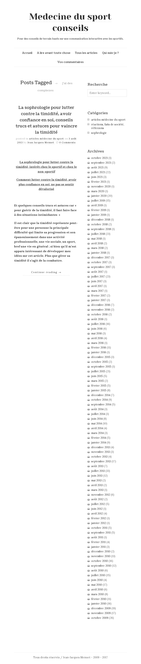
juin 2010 (97, 580)
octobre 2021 (99, 158)
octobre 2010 (99, 561)
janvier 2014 (98, 442)
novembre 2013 (100, 452)
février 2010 (98, 599)
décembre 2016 (100, 305)
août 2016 (97, 319)
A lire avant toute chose (53, 53)
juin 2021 (97, 177)
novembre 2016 (100, 309)
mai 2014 (96, 423)
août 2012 (97, 499)
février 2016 (98, 347)
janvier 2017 (98, 300)
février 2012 (98, 518)
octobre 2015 (99, 361)
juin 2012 (97, 508)
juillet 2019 (98, 200)
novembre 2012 (100, 494)
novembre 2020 (101, 186)
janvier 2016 (98, 352)
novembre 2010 (100, 556)
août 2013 (97, 466)
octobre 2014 (99, 399)
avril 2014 (97, 428)
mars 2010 (97, 594)
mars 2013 (97, 490)
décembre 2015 (100, 357)
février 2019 (98, 210)
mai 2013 (96, 480)
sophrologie (99, 133)
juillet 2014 (98, 414)
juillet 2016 (98, 324)
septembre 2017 (101, 267)
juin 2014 (97, 418)
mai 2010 (96, 584)
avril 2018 (97, 243)
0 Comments (67, 142)
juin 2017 (97, 281)
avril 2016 (97, 338)
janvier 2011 (98, 547)
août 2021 (97, 167)
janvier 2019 (98, 215)
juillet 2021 (98, 172)
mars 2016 (97, 343)
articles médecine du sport (46, 138)
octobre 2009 (99, 618)
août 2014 (97, 409)
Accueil (27, 53)
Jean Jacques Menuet (41, 142)
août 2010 (97, 570)
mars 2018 (97, 248)
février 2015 (98, 385)
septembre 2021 (101, 162)
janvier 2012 (98, 523)
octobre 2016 (99, 314)
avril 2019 (97, 205)
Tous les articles (86, 53)
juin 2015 (97, 376)
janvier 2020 (99, 195)
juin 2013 (96, 475)
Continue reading (46, 272)
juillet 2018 (98, 234)
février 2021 (98, 181)
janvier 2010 (98, 603)
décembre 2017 (100, 257)
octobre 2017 (99, 262)
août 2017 (97, 271)
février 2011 (98, 542)
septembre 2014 (101, 404)
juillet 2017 (98, 276)
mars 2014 (97, 433)
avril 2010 (97, 589)
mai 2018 (96, 238)
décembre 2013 (100, 447)
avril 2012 (97, 513)
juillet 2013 (98, 471)
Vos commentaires (70, 62)
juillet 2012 (98, 504)
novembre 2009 (101, 613)
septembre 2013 (101, 461)
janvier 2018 (98, 252)
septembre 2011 (101, 532)
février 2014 (98, 437)
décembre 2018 (100, 219)
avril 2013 (97, 485)
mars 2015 (97, 381)
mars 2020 (97, 191)
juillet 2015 (98, 371)
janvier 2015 (98, 390)
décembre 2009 (101, 608)
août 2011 (97, 537)
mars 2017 (97, 290)
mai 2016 (96, 333)
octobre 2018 (99, 224)
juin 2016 (97, 328)
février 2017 (98, 295)
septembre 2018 (101, 229)
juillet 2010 (98, 575)
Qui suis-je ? (110, 53)
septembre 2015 (101, 366)
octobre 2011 (99, 527)
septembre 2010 (101, 565)
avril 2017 (97, 286)
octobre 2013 (99, 456)
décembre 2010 (100, 551)
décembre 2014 (100, 395)
